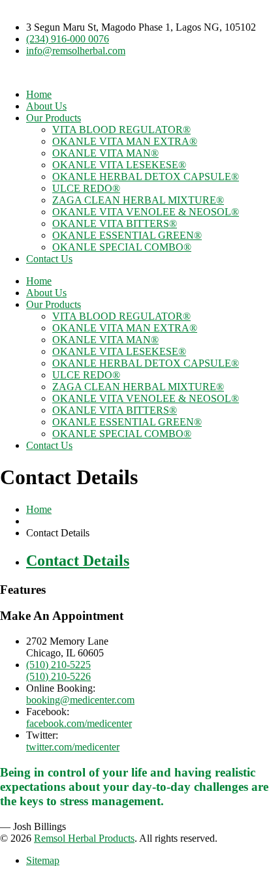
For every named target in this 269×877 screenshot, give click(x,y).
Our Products (53, 117)
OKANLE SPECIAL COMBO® (121, 247)
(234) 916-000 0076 (67, 38)
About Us (46, 106)
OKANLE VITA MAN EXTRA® (124, 141)
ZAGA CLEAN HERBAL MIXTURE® (138, 200)
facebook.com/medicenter (79, 723)
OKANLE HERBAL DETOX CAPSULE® (145, 176)
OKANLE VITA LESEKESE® (119, 164)
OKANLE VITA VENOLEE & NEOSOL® (145, 211)
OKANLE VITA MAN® (105, 153)
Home (39, 94)
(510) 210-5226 (58, 676)
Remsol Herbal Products (84, 838)
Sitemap (42, 860)
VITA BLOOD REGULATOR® (121, 129)
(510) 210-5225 (58, 664)
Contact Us (49, 258)
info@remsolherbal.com (75, 50)
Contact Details (77, 560)
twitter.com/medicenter (72, 746)
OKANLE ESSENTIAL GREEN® (127, 235)
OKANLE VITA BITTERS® (114, 223)
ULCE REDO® (86, 188)
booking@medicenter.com (80, 699)
